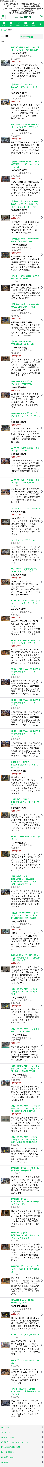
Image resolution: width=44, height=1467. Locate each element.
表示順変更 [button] (28, 36)
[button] (3, 17)
